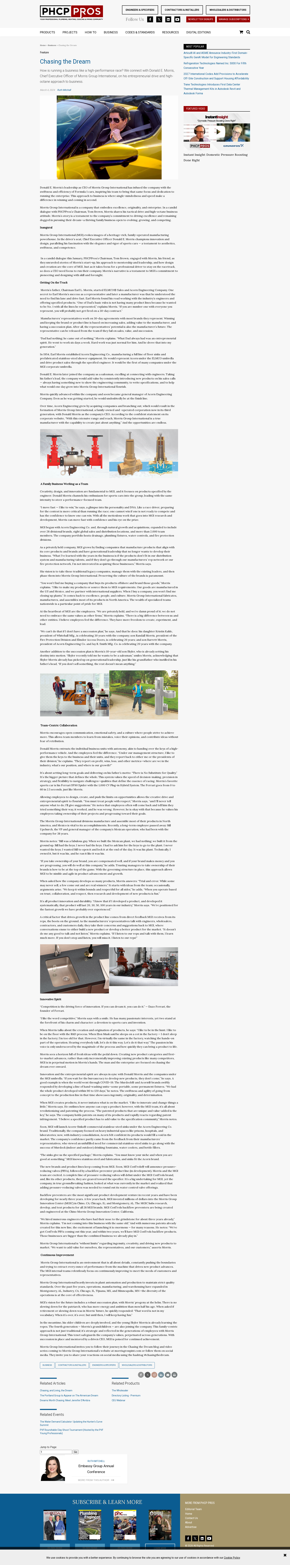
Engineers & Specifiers (140, 10)
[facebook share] (141, 1375)
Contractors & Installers (182, 10)
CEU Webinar (118, 1400)
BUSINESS (111, 32)
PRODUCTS (47, 32)
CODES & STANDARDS (140, 32)
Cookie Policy (232, 1557)
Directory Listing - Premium (126, 1395)
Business (52, 45)
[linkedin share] (161, 1375)
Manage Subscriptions (233, 19)
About (188, 1522)
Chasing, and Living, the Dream (56, 1390)
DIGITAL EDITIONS (198, 32)
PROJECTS (70, 32)
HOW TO (90, 32)
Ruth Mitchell (64, 90)
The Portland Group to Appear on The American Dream (69, 1395)
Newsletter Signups (200, 19)
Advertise (191, 1527)
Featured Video (195, 108)
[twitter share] (148, 1375)
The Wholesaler (120, 1390)
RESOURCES (170, 32)
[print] (174, 1375)
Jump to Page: (48, 1447)
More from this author (93, 1480)
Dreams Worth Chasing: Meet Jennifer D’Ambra (65, 1400)
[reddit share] (154, 1375)
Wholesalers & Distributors (228, 10)
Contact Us (191, 1518)
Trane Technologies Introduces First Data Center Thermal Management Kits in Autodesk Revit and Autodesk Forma (212, 89)
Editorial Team (193, 1509)
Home (43, 45)
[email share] (168, 1375)
